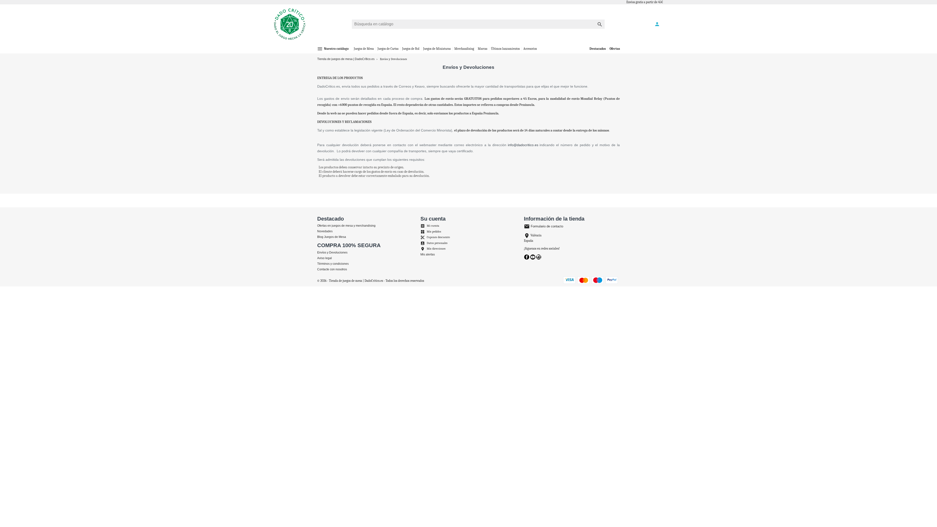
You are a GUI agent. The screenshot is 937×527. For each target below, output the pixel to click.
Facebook (526, 257)
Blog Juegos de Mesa (331, 237)
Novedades (325, 231)
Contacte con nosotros (332, 269)
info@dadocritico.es (523, 145)
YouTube (532, 257)
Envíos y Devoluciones (332, 252)
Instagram (538, 257)
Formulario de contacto (543, 226)
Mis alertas (427, 254)
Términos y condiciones (333, 263)
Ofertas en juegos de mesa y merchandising (346, 225)
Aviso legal (324, 258)
